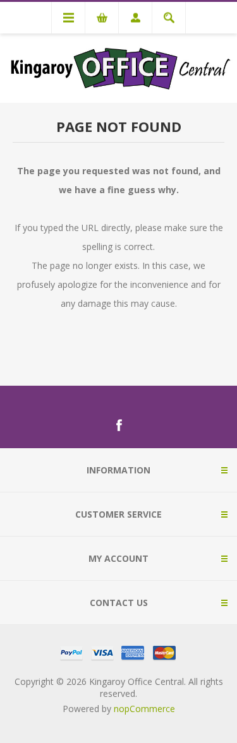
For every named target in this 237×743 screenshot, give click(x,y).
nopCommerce (144, 709)
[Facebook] (119, 425)
